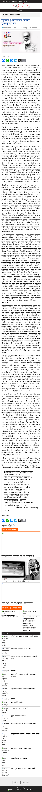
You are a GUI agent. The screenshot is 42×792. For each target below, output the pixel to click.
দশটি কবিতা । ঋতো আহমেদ (19, 758)
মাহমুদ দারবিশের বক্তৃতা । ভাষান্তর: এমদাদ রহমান (25, 734)
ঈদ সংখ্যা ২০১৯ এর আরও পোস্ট (12, 608)
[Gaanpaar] (21, 790)
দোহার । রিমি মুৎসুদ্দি (17, 702)
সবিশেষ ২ (13, 699)
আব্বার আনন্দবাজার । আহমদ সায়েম (21, 748)
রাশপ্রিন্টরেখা (16, 782)
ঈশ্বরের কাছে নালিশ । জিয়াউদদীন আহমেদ (23, 689)
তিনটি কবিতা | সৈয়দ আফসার (31, 616)
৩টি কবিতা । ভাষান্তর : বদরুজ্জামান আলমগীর (23, 724)
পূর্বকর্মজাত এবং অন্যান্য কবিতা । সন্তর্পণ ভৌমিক (24, 636)
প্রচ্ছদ (6, 15)
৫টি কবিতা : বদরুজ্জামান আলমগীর (20, 648)
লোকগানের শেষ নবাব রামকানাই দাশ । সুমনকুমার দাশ (18, 581)
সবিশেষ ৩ (13, 671)
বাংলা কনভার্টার (25, 782)
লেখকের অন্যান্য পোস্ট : (10, 530)
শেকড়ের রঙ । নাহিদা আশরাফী (19, 708)
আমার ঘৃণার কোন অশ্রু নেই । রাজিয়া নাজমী (23, 768)
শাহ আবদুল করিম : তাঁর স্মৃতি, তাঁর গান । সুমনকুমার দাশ (18, 556)
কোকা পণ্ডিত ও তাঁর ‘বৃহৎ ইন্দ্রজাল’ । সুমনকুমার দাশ (17, 603)
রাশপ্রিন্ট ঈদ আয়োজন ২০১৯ (10, 616)
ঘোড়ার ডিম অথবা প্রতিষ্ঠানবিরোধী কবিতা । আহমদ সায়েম (30, 628)
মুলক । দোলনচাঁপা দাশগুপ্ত (18, 716)
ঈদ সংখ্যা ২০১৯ (17, 15)
